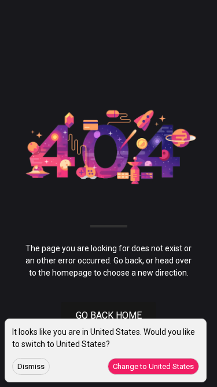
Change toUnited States (153, 366)
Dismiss (31, 366)
